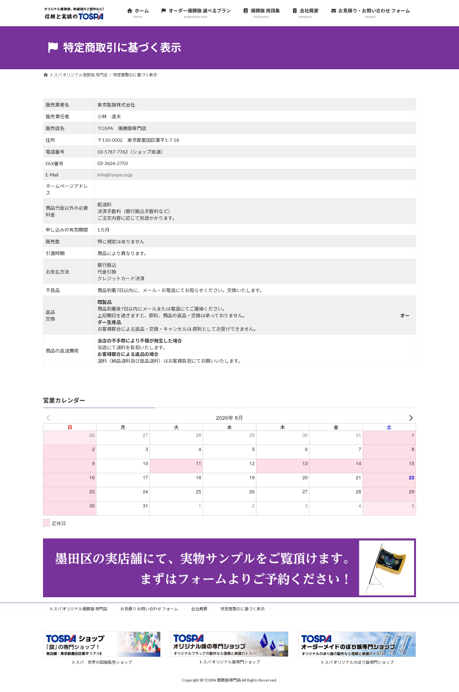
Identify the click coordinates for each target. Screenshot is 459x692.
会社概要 (199, 608)
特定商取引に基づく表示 (242, 608)
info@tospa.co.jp (114, 174)
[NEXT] (409, 418)
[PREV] (49, 418)
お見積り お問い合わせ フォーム (149, 608)
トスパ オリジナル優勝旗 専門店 (78, 608)
